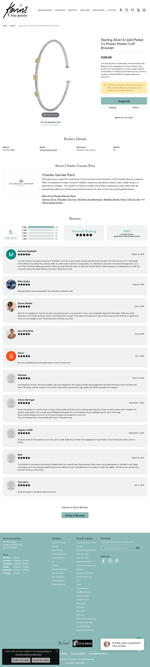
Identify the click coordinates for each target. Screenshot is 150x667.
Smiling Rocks (58, 580)
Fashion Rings (49, 199)
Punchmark (80, 663)
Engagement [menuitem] (82, 588)
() (56, 227)
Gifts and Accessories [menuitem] (86, 618)
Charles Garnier (59, 554)
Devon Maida (25, 303)
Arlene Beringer (26, 399)
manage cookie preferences (28, 654)
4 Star (24, 230)
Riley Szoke (24, 281)
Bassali (55, 546)
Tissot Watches (59, 584)
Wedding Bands (111, 199)
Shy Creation (58, 576)
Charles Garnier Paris (48, 150)
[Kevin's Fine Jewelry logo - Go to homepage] (15, 10)
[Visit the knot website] (64, 643)
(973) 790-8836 (50, 124)
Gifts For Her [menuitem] (82, 554)
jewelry (12, 26)
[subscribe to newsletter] (138, 548)
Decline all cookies (20, 660)
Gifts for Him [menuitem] (82, 557)
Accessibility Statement (98, 653)
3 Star (24, 233)
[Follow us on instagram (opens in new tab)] (110, 561)
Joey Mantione (25, 330)
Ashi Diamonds (59, 542)
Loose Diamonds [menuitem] (84, 576)
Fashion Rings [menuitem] (82, 595)
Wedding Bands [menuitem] (83, 592)
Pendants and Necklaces (90, 199)
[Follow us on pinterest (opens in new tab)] (116, 561)
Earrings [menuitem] (80, 607)
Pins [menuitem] (78, 580)
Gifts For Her (133, 199)
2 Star (24, 235)
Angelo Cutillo (25, 429)
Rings (123, 199)
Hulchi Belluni (58, 557)
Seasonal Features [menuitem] (85, 573)
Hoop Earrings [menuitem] (83, 626)
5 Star (24, 227)
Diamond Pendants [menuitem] (85, 630)
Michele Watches (60, 569)
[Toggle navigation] (144, 10)
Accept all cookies (41, 660)
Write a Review (75, 515)
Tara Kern (23, 481)
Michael (22, 374)
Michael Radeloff (27, 251)
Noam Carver (58, 573)
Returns (136, 107)
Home (5, 26)
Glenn (21, 352)
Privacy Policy (61, 653)
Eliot (20, 454)
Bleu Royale (57, 550)
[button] (120, 10)
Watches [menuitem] (80, 614)
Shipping (112, 107)
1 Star (24, 238)
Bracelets (62, 199)
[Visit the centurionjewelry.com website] (82, 643)
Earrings (72, 199)
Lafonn (55, 565)
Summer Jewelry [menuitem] (84, 561)
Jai (53, 561)
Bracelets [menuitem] (80, 611)
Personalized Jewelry (52, 202)
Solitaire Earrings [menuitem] (84, 622)
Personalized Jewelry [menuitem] (86, 550)
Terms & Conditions (78, 653)
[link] (45, 10)
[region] (50, 74)
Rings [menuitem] (78, 584)
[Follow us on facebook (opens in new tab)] (103, 561)
